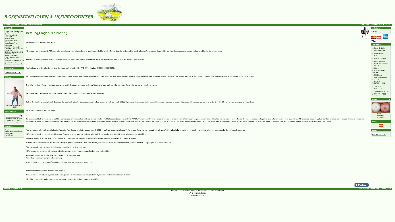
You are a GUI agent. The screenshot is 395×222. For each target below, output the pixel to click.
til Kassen (386, 24)
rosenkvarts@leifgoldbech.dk (167, 130)
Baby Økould (379, 53)
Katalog (16, 24)
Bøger (7, 50)
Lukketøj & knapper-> (12, 48)
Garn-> (7, 37)
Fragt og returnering (12, 130)
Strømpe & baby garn (12, 64)
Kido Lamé (378, 89)
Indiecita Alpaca (380, 56)
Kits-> (7, 45)
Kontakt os (9, 135)
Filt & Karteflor (10, 35)
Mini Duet (377, 68)
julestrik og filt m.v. (11, 47)
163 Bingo (381, 114)
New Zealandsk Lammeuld (378, 71)
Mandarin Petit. (379, 50)
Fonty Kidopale (379, 61)
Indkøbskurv (375, 24)
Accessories (9, 62)
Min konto (365, 24)
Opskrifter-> (9, 40)
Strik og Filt (9, 38)
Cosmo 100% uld (380, 58)
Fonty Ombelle (379, 48)
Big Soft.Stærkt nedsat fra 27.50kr (378, 82)
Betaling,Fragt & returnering (31, 24)
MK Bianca (378, 75)
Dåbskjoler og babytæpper (10, 42)
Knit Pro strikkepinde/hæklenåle (13, 59)
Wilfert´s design (10, 55)
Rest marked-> (10, 57)
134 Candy (378, 86)
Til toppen (8, 24)
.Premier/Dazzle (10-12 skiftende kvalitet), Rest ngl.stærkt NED (380, 93)
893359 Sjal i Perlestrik (14, 105)
